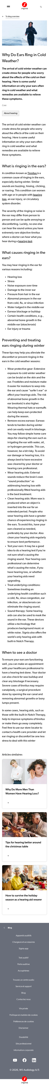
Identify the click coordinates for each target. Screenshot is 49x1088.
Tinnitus (32, 173)
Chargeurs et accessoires (23, 942)
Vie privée (23, 1009)
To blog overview (12, 17)
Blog (23, 993)
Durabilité (23, 1037)
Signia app (23, 949)
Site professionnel (23, 1044)
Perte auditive (23, 964)
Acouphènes (23, 971)
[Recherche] (41, 7)
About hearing (10, 113)
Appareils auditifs (23, 936)
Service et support (24, 986)
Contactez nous (23, 999)
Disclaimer (23, 1028)
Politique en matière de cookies (24, 1015)
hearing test (25, 241)
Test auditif (23, 958)
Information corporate (23, 1050)
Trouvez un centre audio (23, 980)
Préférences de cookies (23, 1022)
